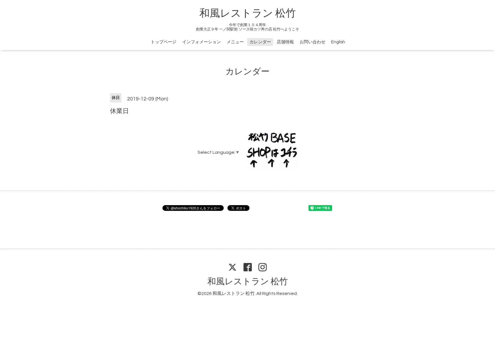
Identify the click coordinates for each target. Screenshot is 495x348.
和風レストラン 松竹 (247, 13)
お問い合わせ (312, 42)
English (338, 42)
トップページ (163, 42)
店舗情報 (285, 42)
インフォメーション (201, 42)
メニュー (235, 42)
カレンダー (260, 42)
